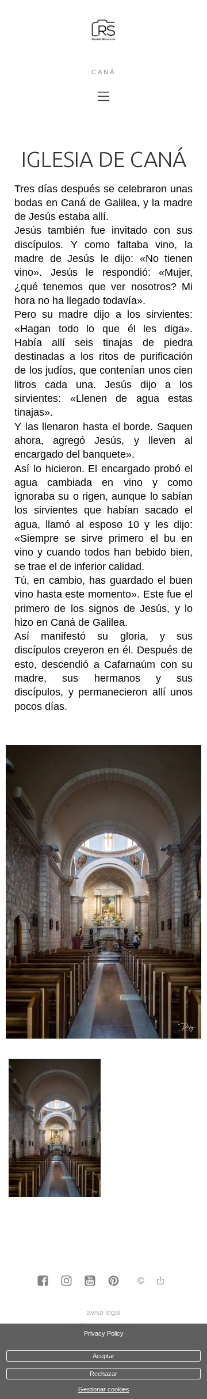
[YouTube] (90, 1281)
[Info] (141, 1281)
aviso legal (104, 1313)
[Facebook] (43, 1281)
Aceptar (103, 1355)
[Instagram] (66, 1281)
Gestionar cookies (103, 1389)
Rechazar (103, 1373)
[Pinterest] (113, 1281)
